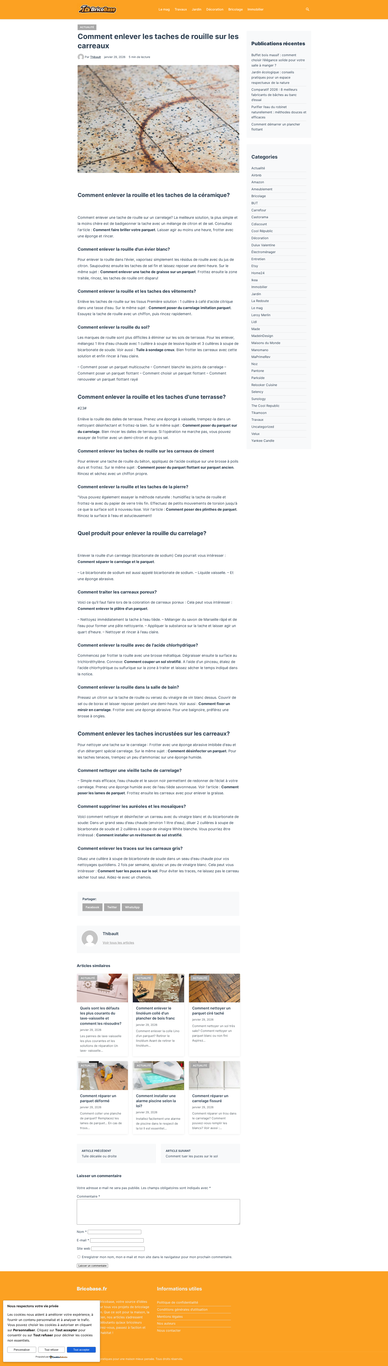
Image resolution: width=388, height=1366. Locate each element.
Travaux (181, 9)
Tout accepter (81, 1349)
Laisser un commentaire (92, 1265)
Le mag (164, 9)
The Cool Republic (265, 406)
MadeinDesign (262, 336)
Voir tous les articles (118, 943)
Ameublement (261, 189)
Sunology (258, 399)
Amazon (257, 182)
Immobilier (256, 9)
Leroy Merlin (260, 315)
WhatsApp (132, 907)
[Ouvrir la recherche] (307, 10)
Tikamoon (259, 413)
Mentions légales (170, 1316)
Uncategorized (262, 427)
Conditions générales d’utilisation (182, 1309)
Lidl (254, 322)
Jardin (196, 9)
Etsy (254, 266)
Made (255, 329)
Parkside (258, 378)
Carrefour (258, 210)
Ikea (254, 280)
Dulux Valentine (263, 245)
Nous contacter (169, 1330)
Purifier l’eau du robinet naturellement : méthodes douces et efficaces (278, 112)
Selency (257, 392)
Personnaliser (22, 1349)
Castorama (259, 217)
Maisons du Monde (265, 343)
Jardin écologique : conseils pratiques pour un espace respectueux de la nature (272, 77)
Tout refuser (51, 1349)
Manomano (259, 350)
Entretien (258, 259)
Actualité (87, 27)
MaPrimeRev (260, 357)
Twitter (112, 907)
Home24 (258, 273)
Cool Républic (262, 231)
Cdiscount (259, 224)
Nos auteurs (166, 1323)
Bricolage (235, 9)
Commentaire (88, 1196)
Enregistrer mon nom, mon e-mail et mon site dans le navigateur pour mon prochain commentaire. (157, 1257)
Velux (255, 434)
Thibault (95, 57)
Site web (83, 1248)
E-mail (83, 1240)
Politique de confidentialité (177, 1302)
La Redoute (260, 301)
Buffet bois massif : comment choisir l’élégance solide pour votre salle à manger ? (278, 60)
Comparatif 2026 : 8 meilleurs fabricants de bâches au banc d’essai (274, 94)
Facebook (92, 907)
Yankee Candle (262, 441)
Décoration (215, 9)
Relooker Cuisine (264, 385)
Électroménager (263, 252)
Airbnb (256, 175)
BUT (254, 203)
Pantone (257, 371)
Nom (82, 1232)
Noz (254, 364)
